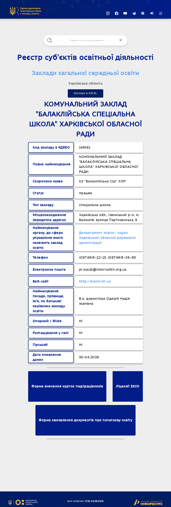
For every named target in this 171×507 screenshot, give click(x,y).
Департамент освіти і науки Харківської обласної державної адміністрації (107, 237)
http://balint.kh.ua (95, 281)
